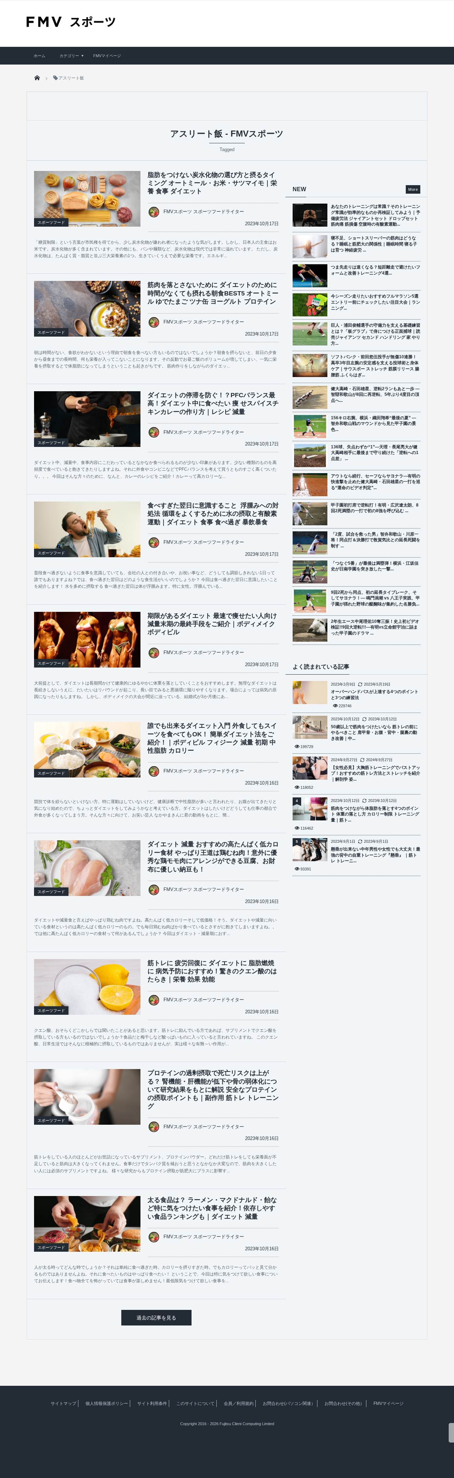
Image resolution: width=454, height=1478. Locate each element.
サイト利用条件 (152, 1403)
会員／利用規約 (239, 1403)
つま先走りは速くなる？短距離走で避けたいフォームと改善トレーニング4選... (375, 270)
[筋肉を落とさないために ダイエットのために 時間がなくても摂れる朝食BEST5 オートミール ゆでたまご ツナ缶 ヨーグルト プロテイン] (87, 316)
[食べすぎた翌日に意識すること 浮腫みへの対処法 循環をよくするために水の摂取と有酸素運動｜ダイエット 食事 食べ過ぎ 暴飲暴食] (87, 537)
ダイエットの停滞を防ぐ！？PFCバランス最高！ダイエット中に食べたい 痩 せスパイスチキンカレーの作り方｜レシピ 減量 (213, 403)
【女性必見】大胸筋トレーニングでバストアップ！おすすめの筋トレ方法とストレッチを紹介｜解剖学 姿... (375, 773)
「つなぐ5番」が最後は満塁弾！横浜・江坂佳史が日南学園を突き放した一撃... (375, 566)
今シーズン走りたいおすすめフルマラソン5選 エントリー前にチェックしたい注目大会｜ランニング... (375, 302)
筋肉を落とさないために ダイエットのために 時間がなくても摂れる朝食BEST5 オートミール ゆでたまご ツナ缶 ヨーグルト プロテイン (213, 293)
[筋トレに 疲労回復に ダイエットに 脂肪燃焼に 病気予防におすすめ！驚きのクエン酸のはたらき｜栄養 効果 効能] (87, 994)
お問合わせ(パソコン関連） (289, 1403)
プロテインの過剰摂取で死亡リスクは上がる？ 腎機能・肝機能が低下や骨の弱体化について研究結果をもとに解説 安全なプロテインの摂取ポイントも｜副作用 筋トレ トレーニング (213, 1089)
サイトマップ (63, 1403)
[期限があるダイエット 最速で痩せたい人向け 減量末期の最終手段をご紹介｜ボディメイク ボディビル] (87, 652)
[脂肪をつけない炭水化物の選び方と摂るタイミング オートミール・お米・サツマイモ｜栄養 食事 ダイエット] (87, 206)
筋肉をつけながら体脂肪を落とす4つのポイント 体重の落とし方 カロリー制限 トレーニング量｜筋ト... (375, 814)
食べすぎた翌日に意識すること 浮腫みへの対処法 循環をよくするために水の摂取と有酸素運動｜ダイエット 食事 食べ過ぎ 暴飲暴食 (213, 514)
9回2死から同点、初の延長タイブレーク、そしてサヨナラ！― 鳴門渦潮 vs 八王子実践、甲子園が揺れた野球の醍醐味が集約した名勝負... (375, 598)
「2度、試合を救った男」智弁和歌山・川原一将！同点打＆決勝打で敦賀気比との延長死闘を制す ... (375, 540)
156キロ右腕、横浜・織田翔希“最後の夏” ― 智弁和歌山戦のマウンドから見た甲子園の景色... (373, 423)
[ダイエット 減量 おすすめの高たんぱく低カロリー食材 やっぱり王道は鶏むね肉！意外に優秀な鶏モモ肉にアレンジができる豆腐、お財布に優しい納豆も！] (87, 875)
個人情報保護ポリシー (106, 1403)
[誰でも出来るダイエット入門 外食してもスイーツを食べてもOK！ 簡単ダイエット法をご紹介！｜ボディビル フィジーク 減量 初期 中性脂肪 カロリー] (87, 757)
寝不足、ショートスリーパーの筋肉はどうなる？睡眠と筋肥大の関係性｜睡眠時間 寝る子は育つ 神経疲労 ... (374, 244)
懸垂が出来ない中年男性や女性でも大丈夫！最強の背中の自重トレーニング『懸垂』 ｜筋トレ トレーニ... (375, 855)
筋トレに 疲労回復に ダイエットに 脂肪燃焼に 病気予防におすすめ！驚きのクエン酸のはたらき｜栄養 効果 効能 (212, 971)
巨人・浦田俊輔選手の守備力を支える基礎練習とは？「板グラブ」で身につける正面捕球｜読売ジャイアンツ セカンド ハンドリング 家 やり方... (375, 334)
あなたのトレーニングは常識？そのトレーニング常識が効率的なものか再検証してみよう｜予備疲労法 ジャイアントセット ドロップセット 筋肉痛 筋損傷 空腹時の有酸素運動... (375, 215)
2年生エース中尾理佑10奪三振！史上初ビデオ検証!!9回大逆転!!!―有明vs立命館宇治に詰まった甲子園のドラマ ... (375, 627)
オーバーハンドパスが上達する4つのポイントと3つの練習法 (375, 694)
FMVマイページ (107, 56)
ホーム (39, 56)
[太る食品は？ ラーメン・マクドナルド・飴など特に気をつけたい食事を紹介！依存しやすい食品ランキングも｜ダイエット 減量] (87, 1231)
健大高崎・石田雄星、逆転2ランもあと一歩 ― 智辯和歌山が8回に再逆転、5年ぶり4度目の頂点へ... (375, 394)
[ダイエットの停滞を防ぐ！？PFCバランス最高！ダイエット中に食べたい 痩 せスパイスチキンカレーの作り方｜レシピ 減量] (87, 426)
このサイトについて (195, 1403)
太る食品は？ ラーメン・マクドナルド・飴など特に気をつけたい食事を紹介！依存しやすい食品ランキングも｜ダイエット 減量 (212, 1208)
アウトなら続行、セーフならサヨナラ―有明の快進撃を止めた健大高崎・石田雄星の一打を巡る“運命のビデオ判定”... (375, 482)
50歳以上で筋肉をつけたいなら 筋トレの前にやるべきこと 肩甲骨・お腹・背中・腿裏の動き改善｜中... (374, 732)
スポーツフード (51, 222)
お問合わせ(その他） (344, 1403)
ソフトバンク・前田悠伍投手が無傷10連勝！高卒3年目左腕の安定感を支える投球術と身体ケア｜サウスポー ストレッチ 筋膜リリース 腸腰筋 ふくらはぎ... (375, 365)
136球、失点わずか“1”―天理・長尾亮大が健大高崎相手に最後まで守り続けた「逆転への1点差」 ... (375, 452)
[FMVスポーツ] (71, 24)
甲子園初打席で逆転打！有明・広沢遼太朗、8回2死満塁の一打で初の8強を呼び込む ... (375, 508)
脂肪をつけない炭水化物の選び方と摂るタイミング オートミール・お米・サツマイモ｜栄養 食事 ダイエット (212, 183)
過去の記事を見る (156, 1318)
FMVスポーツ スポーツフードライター (204, 211)
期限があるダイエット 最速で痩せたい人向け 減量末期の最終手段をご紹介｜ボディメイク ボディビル (212, 624)
